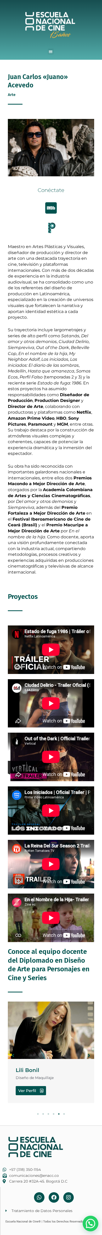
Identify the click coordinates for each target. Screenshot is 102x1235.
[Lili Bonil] (51, 1030)
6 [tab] (64, 1114)
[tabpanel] (51, 1052)
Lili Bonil (27, 1070)
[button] (51, 52)
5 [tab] (58, 1114)
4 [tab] (53, 1114)
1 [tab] (38, 1114)
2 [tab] (43, 1114)
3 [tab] (48, 1114)
